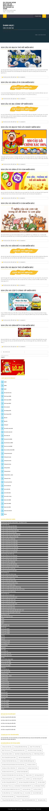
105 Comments (21, 164)
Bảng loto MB (4, 696)
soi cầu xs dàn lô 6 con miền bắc (17, 82)
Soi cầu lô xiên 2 (37, 789)
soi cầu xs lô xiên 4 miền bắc (8, 568)
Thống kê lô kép (7, 464)
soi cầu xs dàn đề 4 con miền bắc (18, 245)
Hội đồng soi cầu (5, 614)
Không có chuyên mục (7, 778)
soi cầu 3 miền (41, 782)
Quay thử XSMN (7, 503)
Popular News (38, 16)
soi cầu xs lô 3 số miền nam (8, 605)
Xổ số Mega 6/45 (7, 410)
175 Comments (21, 262)
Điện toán (3, 649)
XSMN (5, 385)
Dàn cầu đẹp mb (12, 77)
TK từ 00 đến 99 (7, 485)
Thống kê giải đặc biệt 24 (22, 796)
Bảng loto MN (4, 694)
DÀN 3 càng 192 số (38, 753)
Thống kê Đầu (7, 467)
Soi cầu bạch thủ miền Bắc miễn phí (23, 785)
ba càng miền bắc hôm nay (20, 746)
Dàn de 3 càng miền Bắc (24, 757)
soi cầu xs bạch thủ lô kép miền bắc (10, 530)
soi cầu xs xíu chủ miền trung (8, 591)
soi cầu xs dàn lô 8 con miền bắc (9, 557)
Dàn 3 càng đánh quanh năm (9, 757)
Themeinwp (38, 809)
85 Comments (21, 285)
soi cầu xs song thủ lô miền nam (9, 603)
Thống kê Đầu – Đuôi (8, 474)
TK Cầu (3, 657)
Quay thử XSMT (7, 507)
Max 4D (5, 421)
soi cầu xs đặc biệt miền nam (8, 599)
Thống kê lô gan (7, 456)
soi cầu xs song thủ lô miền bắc (9, 570)
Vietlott (3, 635)
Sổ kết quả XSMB (7, 396)
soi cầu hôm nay (27, 789)
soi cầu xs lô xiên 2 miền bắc (8, 562)
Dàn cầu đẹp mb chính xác (7, 554)
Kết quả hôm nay (7, 392)
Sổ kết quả (3, 627)
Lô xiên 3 (28, 778)
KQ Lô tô (3, 690)
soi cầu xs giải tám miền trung (8, 574)
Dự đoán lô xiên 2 (31, 764)
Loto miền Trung (7, 496)
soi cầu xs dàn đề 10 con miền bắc (9, 547)
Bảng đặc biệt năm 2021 (19, 750)
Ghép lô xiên (29, 775)
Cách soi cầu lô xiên (7, 753)
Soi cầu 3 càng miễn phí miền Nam (27, 782)
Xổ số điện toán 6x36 (8, 428)
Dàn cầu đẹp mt (5, 572)
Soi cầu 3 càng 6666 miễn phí (9, 782)
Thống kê (6, 424)
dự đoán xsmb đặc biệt (22, 771)
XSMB (5, 381)
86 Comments (21, 77)
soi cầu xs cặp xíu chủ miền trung (9, 576)
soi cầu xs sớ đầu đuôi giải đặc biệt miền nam (12, 610)
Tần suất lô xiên (42, 800)
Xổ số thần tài (7, 435)
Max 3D (5, 417)
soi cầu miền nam (6, 793)
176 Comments (21, 346)
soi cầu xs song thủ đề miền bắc (9, 564)
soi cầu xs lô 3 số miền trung (8, 585)
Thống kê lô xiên (7, 460)
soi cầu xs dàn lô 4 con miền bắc (9, 555)
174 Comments (21, 122)
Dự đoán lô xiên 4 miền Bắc (8, 768)
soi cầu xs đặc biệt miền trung (8, 580)
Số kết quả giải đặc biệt (7, 796)
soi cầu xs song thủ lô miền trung (9, 582)
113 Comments (21, 198)
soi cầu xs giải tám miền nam (8, 601)
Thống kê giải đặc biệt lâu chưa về (10, 800)
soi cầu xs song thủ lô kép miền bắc (10, 566)
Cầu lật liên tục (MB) (8, 442)
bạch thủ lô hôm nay (35, 746)
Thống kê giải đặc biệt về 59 (28, 800)
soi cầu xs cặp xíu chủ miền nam (9, 597)
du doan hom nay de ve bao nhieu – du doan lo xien (9, 5)
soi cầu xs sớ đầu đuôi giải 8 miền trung (11, 587)
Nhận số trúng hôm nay (7, 616)
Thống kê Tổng (7, 478)
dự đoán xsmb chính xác (8, 771)
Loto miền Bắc (7, 489)
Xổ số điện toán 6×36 (6, 655)
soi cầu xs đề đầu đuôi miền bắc (9, 559)
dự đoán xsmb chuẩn (33, 768)
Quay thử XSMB (7, 499)
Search (3, 357)
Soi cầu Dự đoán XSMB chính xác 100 (11, 789)
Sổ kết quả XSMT (7, 403)
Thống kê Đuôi (7, 471)
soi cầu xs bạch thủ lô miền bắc (17, 267)
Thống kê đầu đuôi (8, 453)
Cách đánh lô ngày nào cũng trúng (23, 753)
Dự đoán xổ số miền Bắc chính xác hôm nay (12, 775)
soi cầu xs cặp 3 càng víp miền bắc (18, 290)
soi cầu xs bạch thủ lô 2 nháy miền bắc (21, 127)
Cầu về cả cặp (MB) (8, 446)
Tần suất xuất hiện (8, 482)
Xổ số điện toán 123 (8, 431)
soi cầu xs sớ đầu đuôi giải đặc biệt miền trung (12, 589)
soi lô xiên (27, 793)
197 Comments (21, 320)
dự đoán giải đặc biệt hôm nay (9, 761)
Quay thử (3, 698)
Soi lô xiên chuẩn (37, 793)
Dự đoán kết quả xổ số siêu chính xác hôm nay (13, 764)
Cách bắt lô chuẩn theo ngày (35, 750)
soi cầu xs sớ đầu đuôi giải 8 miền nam (10, 612)
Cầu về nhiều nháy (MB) (9, 449)
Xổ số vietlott (7, 406)
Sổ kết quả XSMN (7, 399)
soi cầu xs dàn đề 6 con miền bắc (18, 203)
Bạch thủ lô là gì (6, 750)
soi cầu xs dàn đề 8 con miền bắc (18, 325)
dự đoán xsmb (21, 768)
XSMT (5, 389)
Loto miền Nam (7, 492)
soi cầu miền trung (17, 793)
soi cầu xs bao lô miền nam (8, 595)
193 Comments (21, 240)
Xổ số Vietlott (4, 645)
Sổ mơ (5, 514)
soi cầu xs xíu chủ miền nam (8, 608)
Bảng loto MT (4, 692)
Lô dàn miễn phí (19, 778)
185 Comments (21, 98)
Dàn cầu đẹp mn (5, 593)
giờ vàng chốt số (39, 775)
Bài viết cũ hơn (6, 351)
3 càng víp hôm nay (7, 746)
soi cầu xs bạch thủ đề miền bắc (17, 47)
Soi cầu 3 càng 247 (37, 778)
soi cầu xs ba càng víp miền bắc (17, 104)
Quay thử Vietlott (8, 510)
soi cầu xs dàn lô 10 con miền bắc (18, 169)
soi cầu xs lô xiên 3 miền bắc (8, 539)
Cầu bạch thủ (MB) (8, 439)
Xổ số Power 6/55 (7, 414)
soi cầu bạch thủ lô (7, 785)
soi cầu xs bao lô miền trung (8, 578)
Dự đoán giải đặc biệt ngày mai (27, 761)
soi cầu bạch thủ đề (39, 785)
